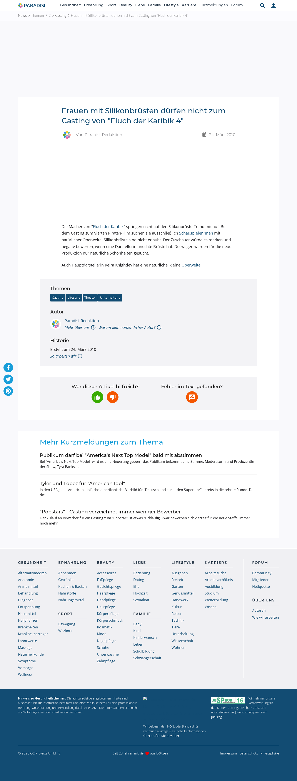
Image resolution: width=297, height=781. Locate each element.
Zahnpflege (106, 661)
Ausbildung (214, 586)
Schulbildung (144, 651)
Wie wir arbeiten (265, 617)
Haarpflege (106, 593)
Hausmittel (27, 613)
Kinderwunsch (145, 637)
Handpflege (106, 600)
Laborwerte (27, 640)
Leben (138, 644)
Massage (25, 647)
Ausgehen (180, 573)
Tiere (176, 627)
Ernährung (93, 5)
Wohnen (178, 647)
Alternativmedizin (32, 573)
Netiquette (261, 586)
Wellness (25, 674)
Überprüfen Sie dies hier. (161, 736)
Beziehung (141, 573)
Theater (90, 297)
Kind (137, 630)
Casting (60, 15)
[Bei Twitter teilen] (8, 379)
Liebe (140, 5)
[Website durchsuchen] (262, 5)
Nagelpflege (106, 640)
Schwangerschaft (147, 658)
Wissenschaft (182, 640)
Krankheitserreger (33, 633)
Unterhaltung (110, 297)
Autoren (259, 610)
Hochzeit (140, 593)
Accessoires (106, 573)
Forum (237, 5)
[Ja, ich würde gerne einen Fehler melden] (192, 397)
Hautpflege (106, 606)
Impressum (228, 753)
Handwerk (180, 600)
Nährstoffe (67, 593)
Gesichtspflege (109, 586)
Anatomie (26, 579)
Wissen (211, 606)
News (22, 15)
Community (261, 573)
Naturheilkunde (31, 654)
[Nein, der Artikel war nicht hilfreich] (112, 397)
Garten (177, 586)
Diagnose (25, 600)
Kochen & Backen (72, 586)
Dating (138, 579)
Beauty (125, 5)
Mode (101, 633)
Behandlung (28, 593)
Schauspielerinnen (196, 233)
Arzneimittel (28, 586)
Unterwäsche (108, 654)
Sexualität (141, 600)
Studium (212, 593)
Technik (178, 620)
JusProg (216, 717)
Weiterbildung (216, 600)
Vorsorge (25, 667)
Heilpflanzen (28, 620)
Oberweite (191, 265)
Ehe (136, 586)
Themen (37, 15)
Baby (137, 624)
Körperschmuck (110, 620)
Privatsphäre (269, 753)
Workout (65, 630)
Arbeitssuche (215, 573)
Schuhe (103, 647)
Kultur (177, 606)
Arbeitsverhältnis (219, 579)
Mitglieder (260, 579)
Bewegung (66, 624)
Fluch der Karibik (108, 226)
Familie (154, 5)
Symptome (27, 661)
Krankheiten (28, 627)
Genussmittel (183, 593)
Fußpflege (105, 579)
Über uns (263, 600)
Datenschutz (248, 753)
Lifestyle (171, 5)
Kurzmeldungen (213, 5)
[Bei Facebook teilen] (8, 367)
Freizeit (177, 579)
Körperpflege (107, 613)
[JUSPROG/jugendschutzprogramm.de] (228, 700)
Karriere (189, 5)
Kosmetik (104, 627)
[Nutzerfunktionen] (273, 5)
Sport (111, 5)
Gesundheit (70, 5)
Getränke (65, 579)
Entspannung (29, 606)
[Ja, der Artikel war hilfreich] (97, 397)
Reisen (177, 613)
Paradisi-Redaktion (82, 320)
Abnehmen (67, 573)
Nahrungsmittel (71, 600)
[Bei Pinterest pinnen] (8, 391)
